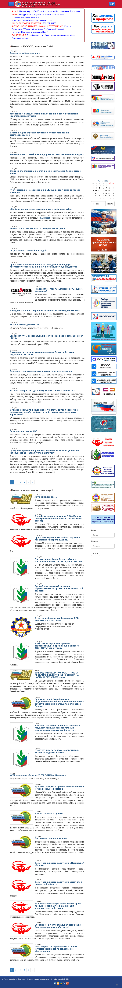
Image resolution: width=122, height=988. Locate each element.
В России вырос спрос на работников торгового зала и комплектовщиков (39, 133)
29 (109, 196)
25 (96, 196)
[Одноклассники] (58, 982)
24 (93, 196)
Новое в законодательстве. (25, 324)
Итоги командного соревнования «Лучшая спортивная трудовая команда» (45, 191)
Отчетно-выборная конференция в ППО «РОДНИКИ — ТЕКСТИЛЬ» (57, 619)
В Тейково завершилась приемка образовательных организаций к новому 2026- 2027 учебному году (57, 645)
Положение (75, 11)
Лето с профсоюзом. (46, 497)
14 (106, 191)
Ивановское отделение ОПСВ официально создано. (37, 228)
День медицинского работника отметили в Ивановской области (58, 883)
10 (93, 191)
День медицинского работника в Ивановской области (59, 864)
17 (93, 193)
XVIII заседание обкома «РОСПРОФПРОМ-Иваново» (38, 775)
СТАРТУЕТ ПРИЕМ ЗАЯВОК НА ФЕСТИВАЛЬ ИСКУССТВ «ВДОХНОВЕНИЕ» (57, 751)
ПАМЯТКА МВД (19, 35)
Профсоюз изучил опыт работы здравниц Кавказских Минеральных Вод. (57, 538)
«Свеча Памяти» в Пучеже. (49, 813)
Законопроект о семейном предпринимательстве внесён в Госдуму (47, 154)
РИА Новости (45, 217)
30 (103, 185)
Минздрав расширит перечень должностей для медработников (45, 310)
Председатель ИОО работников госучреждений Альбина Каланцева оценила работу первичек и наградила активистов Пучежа (59, 702)
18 (96, 193)
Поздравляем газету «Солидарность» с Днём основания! (59, 290)
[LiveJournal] (64, 982)
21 (106, 193)
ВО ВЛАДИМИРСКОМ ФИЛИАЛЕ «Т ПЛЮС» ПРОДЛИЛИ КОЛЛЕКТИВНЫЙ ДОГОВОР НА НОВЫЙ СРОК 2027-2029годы (57, 675)
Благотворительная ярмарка (51, 838)
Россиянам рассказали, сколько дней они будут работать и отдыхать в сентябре (42, 353)
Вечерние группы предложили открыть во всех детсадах (41, 371)
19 (99, 193)
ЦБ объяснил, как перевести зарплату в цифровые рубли (41, 209)
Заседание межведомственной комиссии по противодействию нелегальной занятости (44, 114)
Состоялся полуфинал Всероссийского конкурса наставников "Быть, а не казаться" (59, 560)
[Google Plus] (67, 982)
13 (103, 191)
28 (106, 196)
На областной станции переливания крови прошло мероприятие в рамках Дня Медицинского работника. (58, 906)
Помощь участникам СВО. (24, 431)
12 (99, 191)
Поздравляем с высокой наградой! (28, 250)
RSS (117, 985)
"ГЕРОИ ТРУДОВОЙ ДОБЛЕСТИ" (26, 23)
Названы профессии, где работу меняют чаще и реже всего (42, 390)
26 (99, 196)
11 (96, 191)
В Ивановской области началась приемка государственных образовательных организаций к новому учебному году (57, 727)
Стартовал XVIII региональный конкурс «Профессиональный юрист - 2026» (46, 337)
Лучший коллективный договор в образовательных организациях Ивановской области (59, 588)
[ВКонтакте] (55, 982)
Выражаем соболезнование (25, 53)
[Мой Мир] (61, 982)
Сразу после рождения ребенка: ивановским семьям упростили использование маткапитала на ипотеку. (44, 451)
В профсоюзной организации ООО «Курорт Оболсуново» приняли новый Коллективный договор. (58, 518)
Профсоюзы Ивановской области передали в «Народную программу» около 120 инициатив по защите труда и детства (43, 265)
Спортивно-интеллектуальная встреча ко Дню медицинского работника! (58, 925)
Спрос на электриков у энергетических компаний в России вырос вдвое (45, 172)
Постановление (62, 11)
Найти (110, 203)
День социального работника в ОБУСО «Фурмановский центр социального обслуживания (56, 949)
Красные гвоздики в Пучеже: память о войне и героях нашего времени (59, 787)
